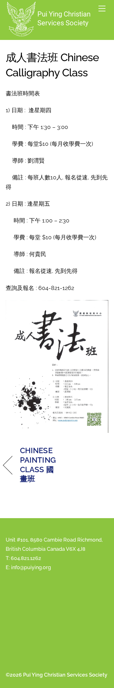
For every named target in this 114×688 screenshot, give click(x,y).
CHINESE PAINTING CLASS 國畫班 (38, 464)
